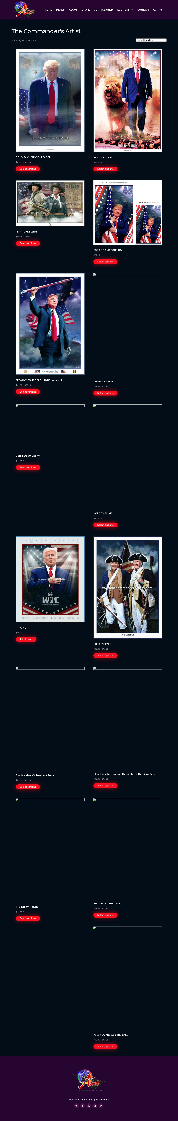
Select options (28, 169)
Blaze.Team (102, 1099)
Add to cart (26, 639)
